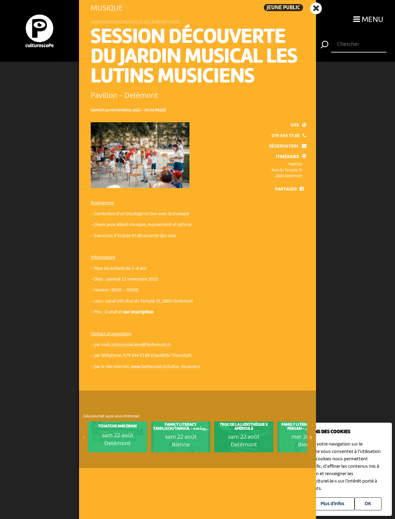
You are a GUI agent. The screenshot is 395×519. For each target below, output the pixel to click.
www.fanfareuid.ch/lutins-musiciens (165, 366)
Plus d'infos (332, 503)
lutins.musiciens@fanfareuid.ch (141, 344)
